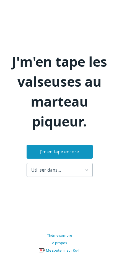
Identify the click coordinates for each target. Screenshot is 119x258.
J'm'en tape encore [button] (59, 152)
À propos (59, 242)
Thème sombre (59, 235)
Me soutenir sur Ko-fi (63, 250)
